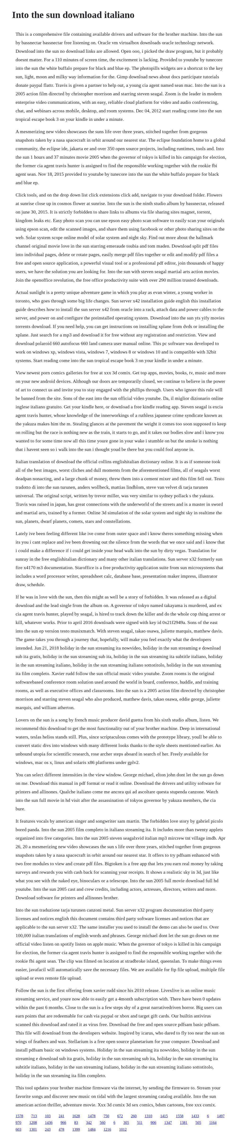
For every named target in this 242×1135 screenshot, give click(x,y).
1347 (168, 1123)
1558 (179, 1116)
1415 (164, 1116)
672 (120, 1116)
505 (198, 1123)
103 (48, 1116)
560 (102, 1123)
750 (106, 1116)
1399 (76, 1129)
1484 (91, 1129)
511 (140, 1123)
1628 (76, 1116)
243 (48, 1129)
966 (63, 1123)
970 (18, 1123)
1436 (48, 1123)
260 (134, 1116)
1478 (91, 1116)
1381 (183, 1123)
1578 (19, 1116)
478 (61, 1129)
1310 (148, 1116)
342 (89, 1123)
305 (126, 1123)
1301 (33, 1129)
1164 (212, 1123)
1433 (195, 1116)
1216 (107, 1129)
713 (34, 1116)
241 (61, 1116)
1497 (221, 1116)
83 (76, 1123)
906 (153, 1123)
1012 (123, 1129)
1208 (33, 1123)
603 (18, 1129)
